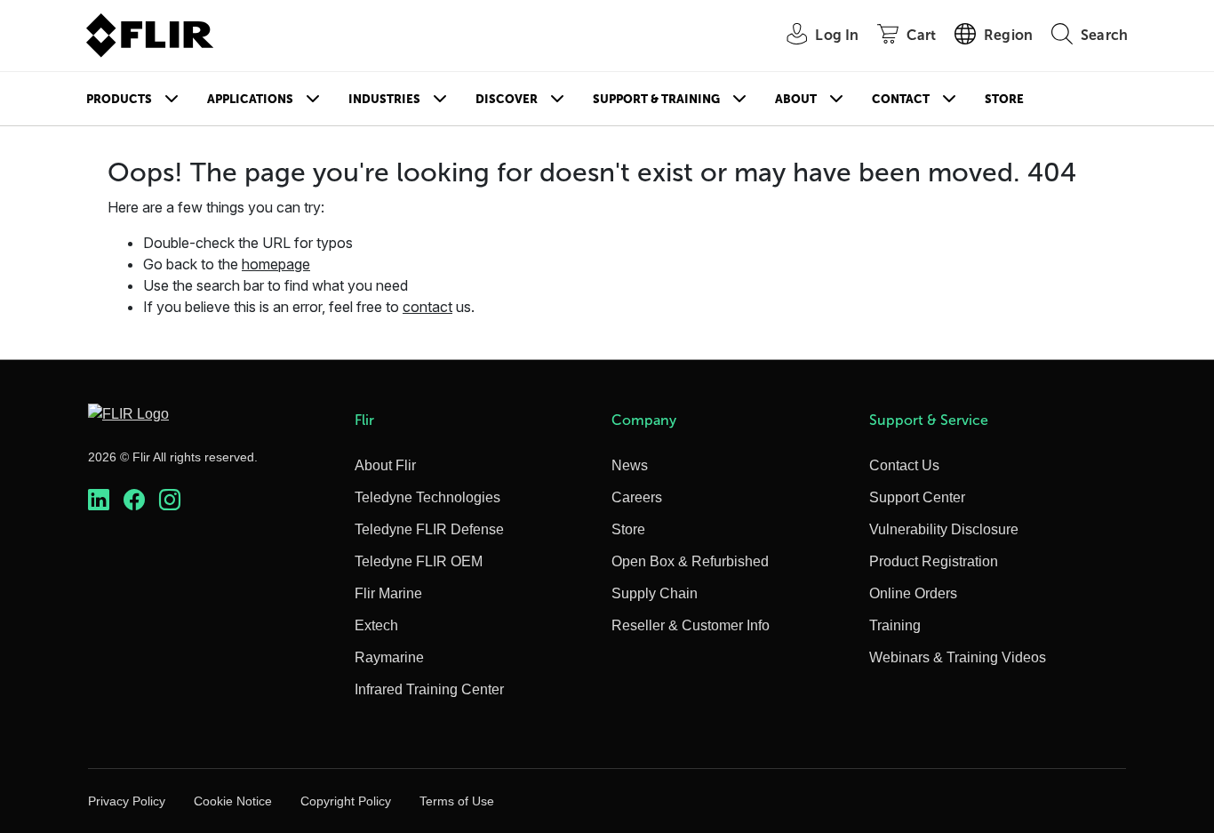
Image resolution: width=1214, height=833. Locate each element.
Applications (250, 99)
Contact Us (904, 465)
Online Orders (913, 593)
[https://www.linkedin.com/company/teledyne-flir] (98, 500)
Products (119, 99)
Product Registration (933, 561)
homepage (276, 264)
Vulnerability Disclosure (943, 529)
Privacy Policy (126, 801)
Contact (901, 99)
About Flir (385, 465)
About (796, 99)
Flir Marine (388, 593)
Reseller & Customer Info (690, 625)
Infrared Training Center (429, 689)
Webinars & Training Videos (957, 657)
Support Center (917, 497)
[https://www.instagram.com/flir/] (169, 500)
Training (895, 625)
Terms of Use (456, 801)
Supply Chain (654, 593)
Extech (376, 625)
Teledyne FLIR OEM (419, 561)
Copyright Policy (345, 801)
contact (427, 307)
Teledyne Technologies (427, 497)
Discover (506, 99)
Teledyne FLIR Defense (429, 529)
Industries (384, 99)
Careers (636, 497)
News (629, 465)
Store (1004, 99)
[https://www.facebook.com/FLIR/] (134, 500)
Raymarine (389, 657)
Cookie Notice (233, 801)
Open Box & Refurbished (690, 561)
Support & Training (656, 99)
